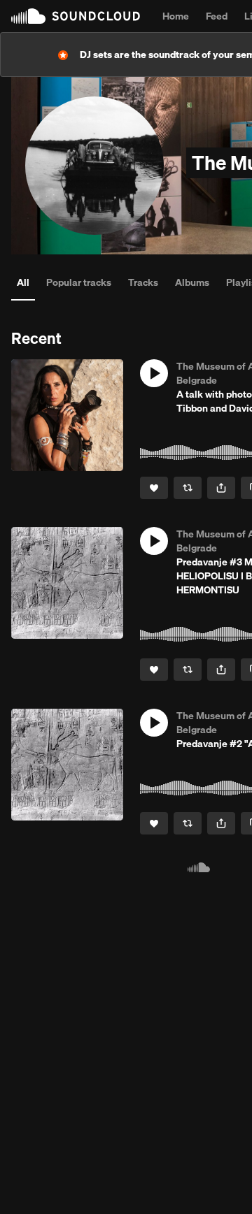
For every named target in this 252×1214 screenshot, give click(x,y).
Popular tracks (78, 282)
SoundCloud (75, 16)
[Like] (154, 488)
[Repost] (188, 488)
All (23, 282)
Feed (216, 16)
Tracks (143, 282)
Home (175, 16)
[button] (154, 373)
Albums (192, 282)
